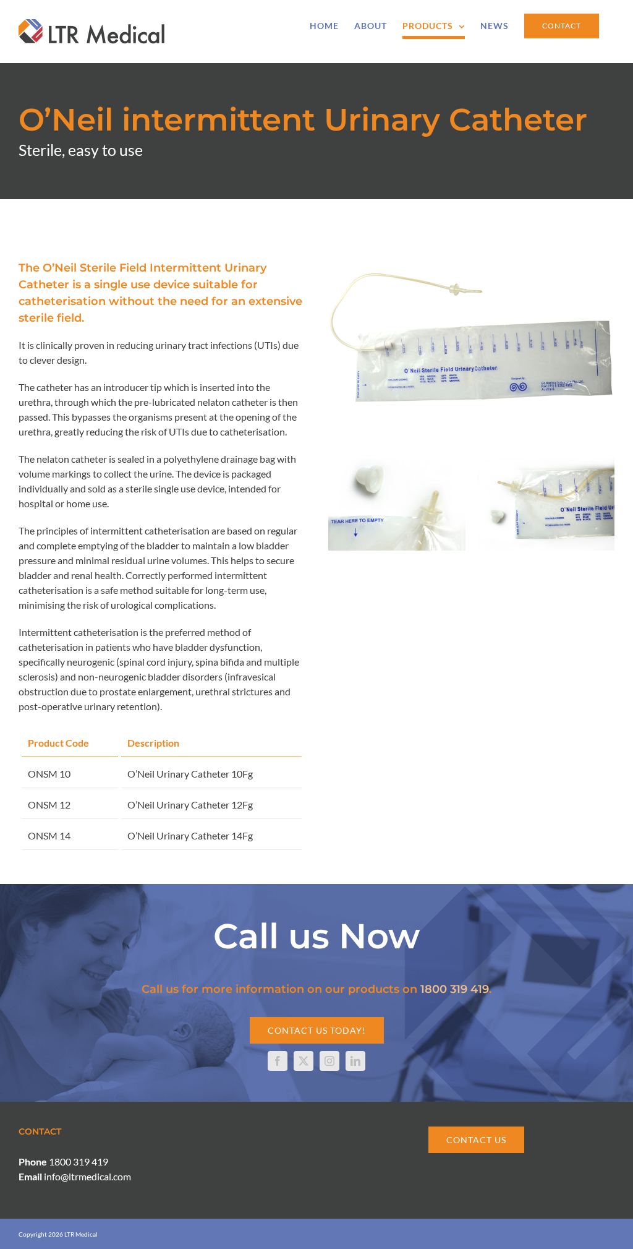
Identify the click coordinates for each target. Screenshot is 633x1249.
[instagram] (329, 1061)
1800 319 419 (454, 989)
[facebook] (277, 1061)
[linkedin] (355, 1061)
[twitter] (303, 1061)
